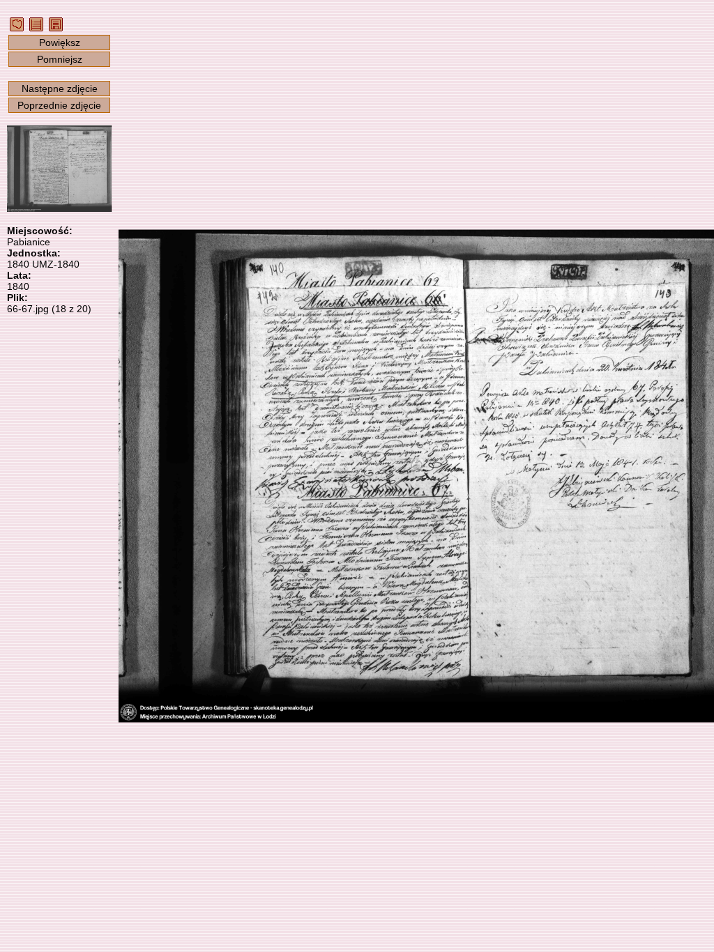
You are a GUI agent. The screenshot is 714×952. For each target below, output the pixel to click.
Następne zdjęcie (60, 88)
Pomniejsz (59, 59)
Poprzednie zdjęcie (59, 105)
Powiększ (59, 42)
